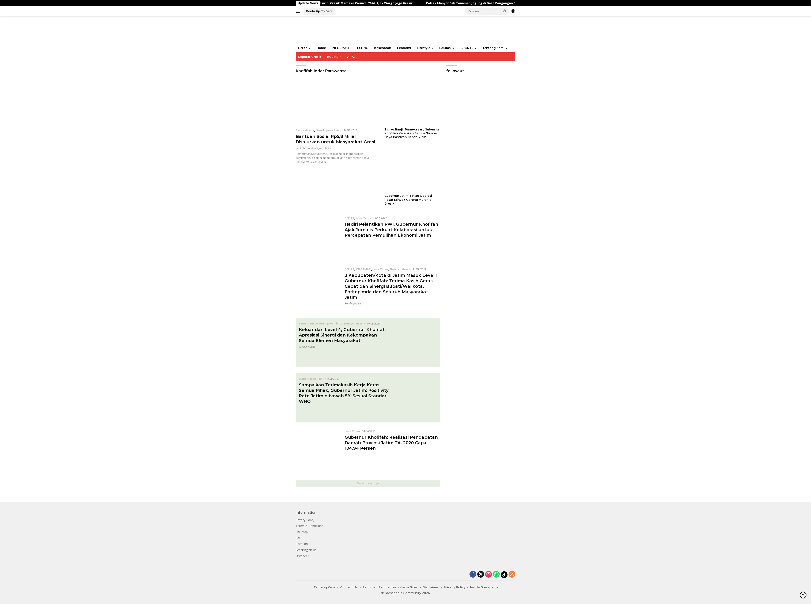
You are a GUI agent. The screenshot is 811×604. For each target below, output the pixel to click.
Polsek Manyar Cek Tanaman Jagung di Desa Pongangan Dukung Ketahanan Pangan (459, 3)
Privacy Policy (305, 520)
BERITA (349, 218)
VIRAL (351, 57)
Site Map (302, 532)
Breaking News (306, 550)
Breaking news (353, 303)
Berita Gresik (305, 130)
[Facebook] (472, 574)
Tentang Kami (493, 48)
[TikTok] (504, 574)
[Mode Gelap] (513, 11)
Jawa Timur (334, 130)
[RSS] (512, 574)
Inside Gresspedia (484, 587)
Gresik (320, 130)
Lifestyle (423, 48)
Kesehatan (382, 48)
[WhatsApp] (496, 574)
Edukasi (445, 48)
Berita (303, 48)
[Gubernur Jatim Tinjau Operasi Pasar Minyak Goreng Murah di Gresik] (412, 168)
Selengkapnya (368, 483)
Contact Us (349, 587)
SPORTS (467, 48)
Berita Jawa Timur (321, 148)
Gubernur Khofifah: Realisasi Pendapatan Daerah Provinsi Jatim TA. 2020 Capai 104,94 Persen (391, 443)
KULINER (334, 57)
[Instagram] (488, 574)
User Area (302, 556)
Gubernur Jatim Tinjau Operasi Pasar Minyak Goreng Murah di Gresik (408, 199)
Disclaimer (431, 587)
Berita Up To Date (319, 11)
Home (321, 48)
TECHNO (361, 48)
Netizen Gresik (400, 269)
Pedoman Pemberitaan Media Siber (390, 587)
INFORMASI (340, 48)
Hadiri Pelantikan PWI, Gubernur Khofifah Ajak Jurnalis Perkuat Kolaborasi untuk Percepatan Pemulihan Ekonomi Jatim (391, 230)
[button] (505, 11)
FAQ (299, 538)
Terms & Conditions (309, 526)
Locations (302, 544)
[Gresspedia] (338, 29)
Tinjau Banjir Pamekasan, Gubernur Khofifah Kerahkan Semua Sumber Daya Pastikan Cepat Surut (412, 133)
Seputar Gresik (309, 57)
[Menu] (298, 11)
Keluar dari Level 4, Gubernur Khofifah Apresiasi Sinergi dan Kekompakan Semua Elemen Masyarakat (342, 335)
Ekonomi (404, 48)
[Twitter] (480, 574)
